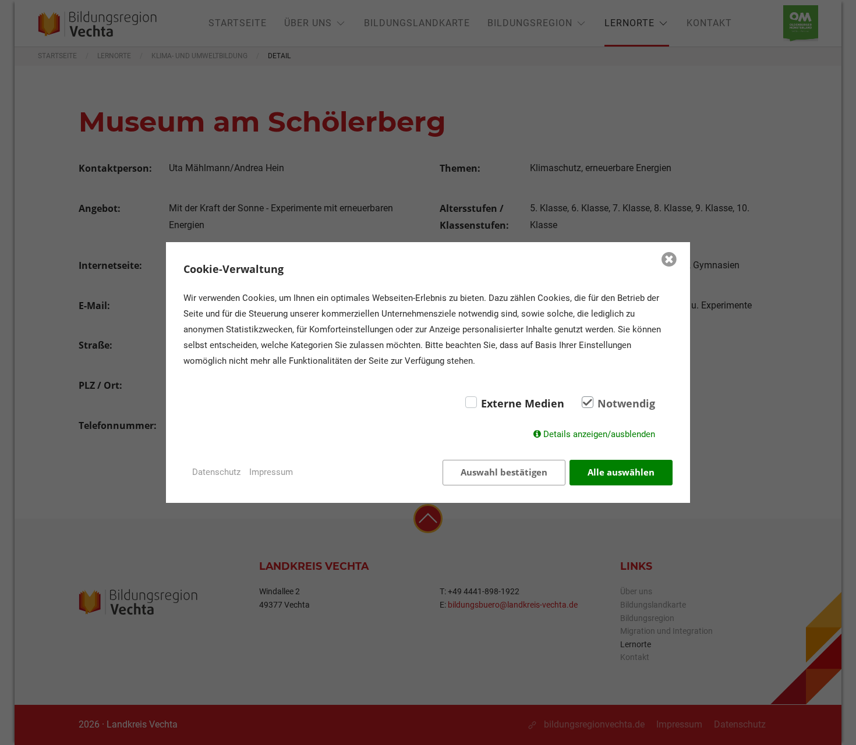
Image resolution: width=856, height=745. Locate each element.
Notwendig (626, 403)
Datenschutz (216, 472)
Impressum (271, 472)
